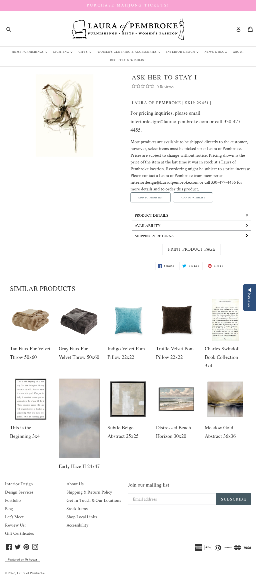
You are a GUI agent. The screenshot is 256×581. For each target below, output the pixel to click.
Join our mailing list (148, 484)
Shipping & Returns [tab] (154, 235)
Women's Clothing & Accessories (130, 52)
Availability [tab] (147, 225)
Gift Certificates (19, 533)
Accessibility (77, 525)
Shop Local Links (81, 517)
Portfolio (13, 500)
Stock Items (77, 509)
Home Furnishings (31, 52)
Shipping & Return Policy (89, 492)
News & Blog (215, 52)
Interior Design (183, 52)
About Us (75, 484)
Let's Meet (14, 517)
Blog (9, 509)
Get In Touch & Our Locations (93, 500)
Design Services (19, 492)
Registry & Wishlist (128, 60)
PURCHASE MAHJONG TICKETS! (128, 5)
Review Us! (15, 525)
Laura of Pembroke (156, 103)
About (238, 52)
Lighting (64, 52)
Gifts (86, 52)
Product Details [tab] (151, 215)
